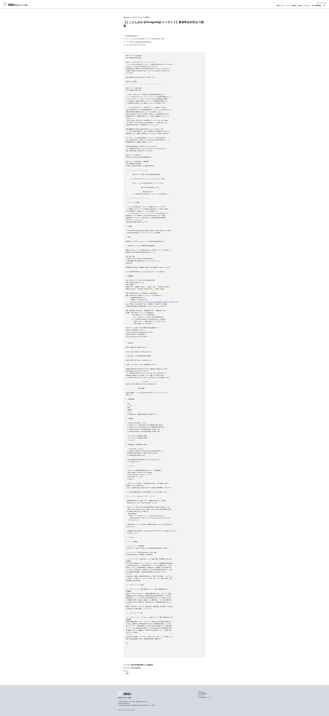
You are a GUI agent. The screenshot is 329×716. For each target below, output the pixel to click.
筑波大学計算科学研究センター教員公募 (142, 664)
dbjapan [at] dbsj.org (131, 35)
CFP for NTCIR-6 (136, 667)
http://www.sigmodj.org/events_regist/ (138, 351)
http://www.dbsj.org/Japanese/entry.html (139, 332)
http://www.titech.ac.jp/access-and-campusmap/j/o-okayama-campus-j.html (154, 302)
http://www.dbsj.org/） (156, 515)
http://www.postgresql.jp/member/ (137, 336)
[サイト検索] (324, 6)
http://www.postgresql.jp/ (160, 518)
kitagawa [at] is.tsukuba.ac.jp (143, 41)
